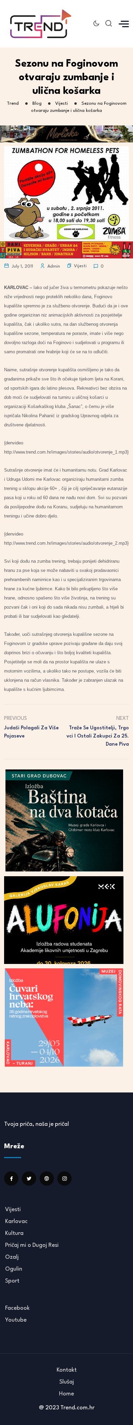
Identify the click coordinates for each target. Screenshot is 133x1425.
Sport (12, 1281)
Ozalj (12, 1257)
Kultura (14, 1233)
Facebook (17, 1308)
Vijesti (80, 266)
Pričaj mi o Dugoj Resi (32, 1245)
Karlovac (16, 1221)
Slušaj (66, 1382)
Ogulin (13, 1269)
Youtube (16, 1320)
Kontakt (67, 1370)
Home (66, 1394)
